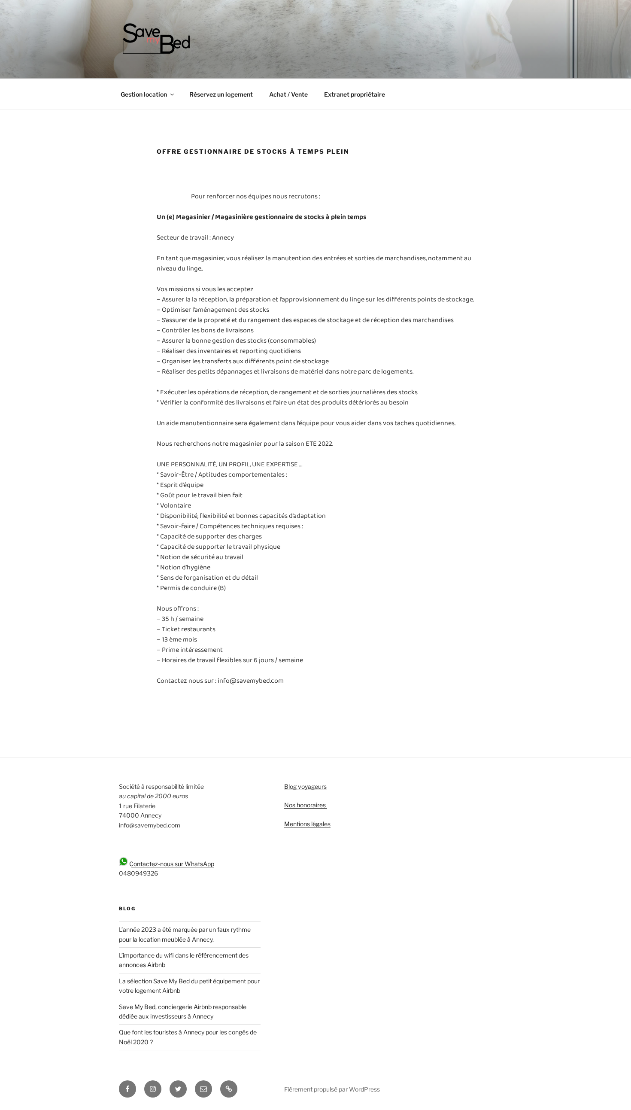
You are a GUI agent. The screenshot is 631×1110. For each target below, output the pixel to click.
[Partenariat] (228, 1089)
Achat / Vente (288, 94)
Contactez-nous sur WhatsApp (171, 863)
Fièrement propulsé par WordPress (332, 1089)
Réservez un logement (221, 94)
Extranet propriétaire (354, 94)
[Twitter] (178, 1089)
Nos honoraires (305, 805)
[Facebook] (127, 1089)
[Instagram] (152, 1089)
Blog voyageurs (305, 786)
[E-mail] (203, 1089)
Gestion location (144, 94)
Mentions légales (307, 823)
